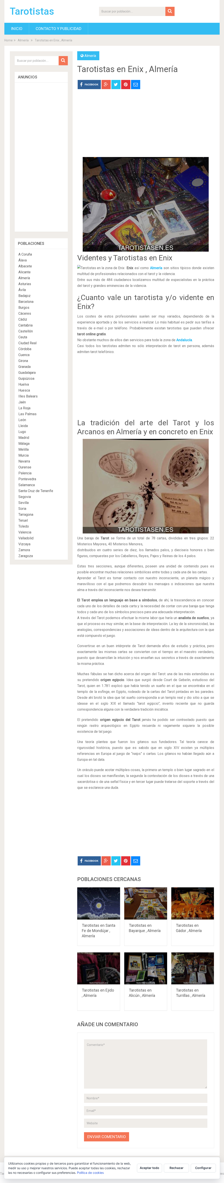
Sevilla (23, 503)
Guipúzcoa (26, 378)
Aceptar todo (149, 1168)
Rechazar (177, 1168)
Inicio (16, 28)
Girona (23, 361)
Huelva (23, 384)
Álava (22, 260)
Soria (22, 509)
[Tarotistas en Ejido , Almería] (98, 968)
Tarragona (25, 514)
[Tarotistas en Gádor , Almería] (192, 903)
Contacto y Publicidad (58, 28)
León (22, 420)
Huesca (24, 390)
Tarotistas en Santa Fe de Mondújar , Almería (98, 930)
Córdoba (24, 349)
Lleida (23, 426)
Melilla (23, 449)
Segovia (24, 497)
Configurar (203, 1168)
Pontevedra (27, 479)
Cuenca (24, 355)
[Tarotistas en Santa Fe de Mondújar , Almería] (98, 903)
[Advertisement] (145, 126)
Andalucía (184, 340)
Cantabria (25, 325)
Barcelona (25, 302)
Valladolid (25, 538)
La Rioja (24, 408)
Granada (24, 367)
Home (8, 40)
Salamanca (26, 485)
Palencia (25, 473)
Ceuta (22, 337)
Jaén (22, 402)
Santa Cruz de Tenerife (35, 491)
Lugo (22, 432)
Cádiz (22, 319)
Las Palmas (27, 414)
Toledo (23, 526)
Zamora (24, 550)
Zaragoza (25, 556)
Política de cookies (90, 1172)
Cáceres (24, 313)
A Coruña (25, 254)
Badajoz (24, 296)
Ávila (22, 290)
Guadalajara (27, 373)
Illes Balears (28, 396)
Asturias (24, 284)
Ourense (24, 467)
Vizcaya (24, 544)
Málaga (24, 443)
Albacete (25, 266)
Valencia (24, 532)
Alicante (24, 272)
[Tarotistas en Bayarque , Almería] (145, 903)
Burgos (23, 307)
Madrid (23, 438)
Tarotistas (32, 11)
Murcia (23, 455)
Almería (23, 40)
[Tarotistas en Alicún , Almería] (145, 968)
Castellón (25, 331)
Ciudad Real (27, 343)
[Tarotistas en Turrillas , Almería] (192, 968)
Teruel (23, 520)
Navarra (24, 461)
